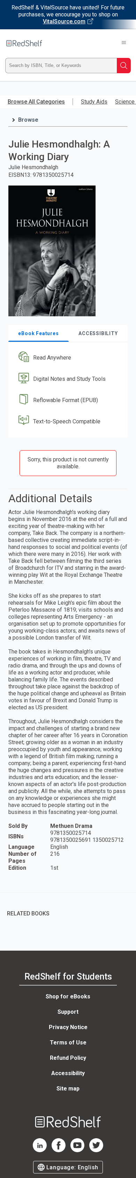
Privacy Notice (68, 1027)
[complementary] (68, 908)
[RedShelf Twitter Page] (96, 1150)
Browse (28, 119)
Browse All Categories (36, 101)
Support (68, 1012)
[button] (67, 358)
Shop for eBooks (68, 996)
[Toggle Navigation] (124, 43)
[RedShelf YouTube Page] (77, 1150)
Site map (68, 1088)
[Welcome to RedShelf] (24, 43)
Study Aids (94, 101)
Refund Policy (68, 1058)
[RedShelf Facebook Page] (59, 1150)
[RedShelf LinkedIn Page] (40, 1150)
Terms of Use (68, 1042)
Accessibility (68, 1073)
